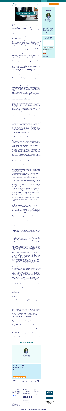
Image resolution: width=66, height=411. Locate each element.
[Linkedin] (27, 397)
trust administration (18, 167)
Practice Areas (31, 4)
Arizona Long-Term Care (35, 36)
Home (22, 4)
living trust (29, 70)
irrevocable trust (22, 74)
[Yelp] (31, 397)
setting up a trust (36, 30)
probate (30, 57)
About (25, 4)
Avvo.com (46, 388)
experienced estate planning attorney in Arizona (20, 41)
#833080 (29, 356)
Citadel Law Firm (23, 409)
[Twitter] (26, 397)
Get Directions (14, 395)
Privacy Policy (36, 394)
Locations (37, 4)
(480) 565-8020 (22, 1)
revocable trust (14, 70)
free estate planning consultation (30, 194)
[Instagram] (29, 397)
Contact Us (42, 4)
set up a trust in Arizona (27, 202)
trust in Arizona (18, 55)
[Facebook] (24, 397)
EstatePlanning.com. (51, 388)
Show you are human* (46, 49)
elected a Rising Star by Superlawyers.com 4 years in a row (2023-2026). (23, 360)
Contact (35, 392)
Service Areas (36, 393)
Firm (34, 390)
